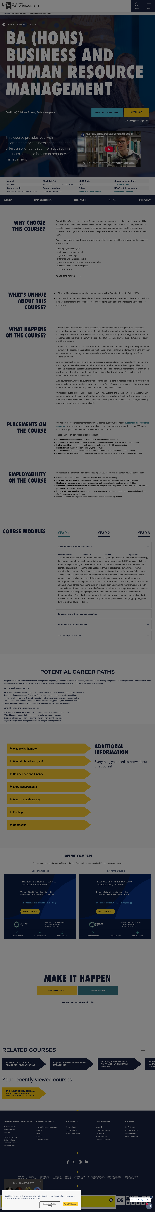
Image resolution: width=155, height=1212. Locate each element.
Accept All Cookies (70, 1204)
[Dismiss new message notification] (151, 1197)
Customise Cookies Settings (49, 1205)
